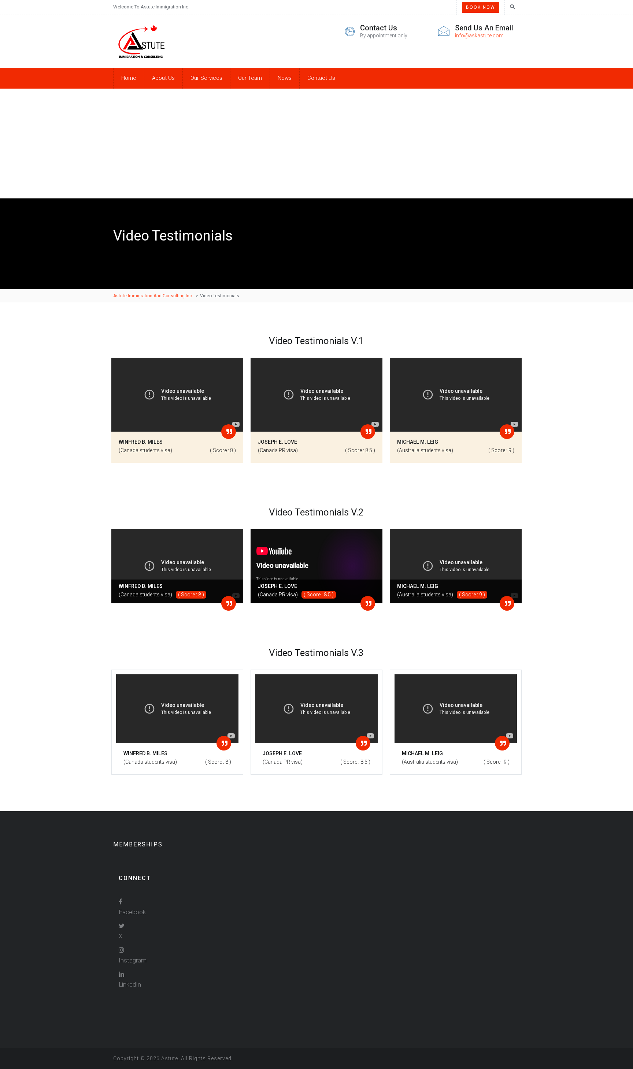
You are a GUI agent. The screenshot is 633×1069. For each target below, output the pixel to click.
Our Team (250, 78)
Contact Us (321, 78)
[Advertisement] (316, 143)
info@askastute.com (479, 35)
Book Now (480, 7)
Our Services (206, 78)
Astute (169, 1058)
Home (128, 78)
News (285, 78)
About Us (163, 78)
